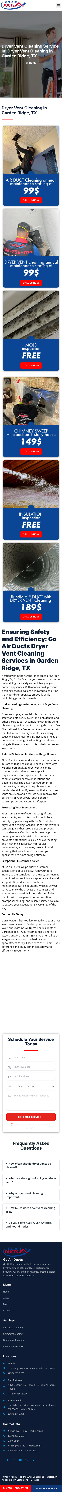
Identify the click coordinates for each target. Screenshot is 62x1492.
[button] (58, 5)
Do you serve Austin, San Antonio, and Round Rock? (29, 1224)
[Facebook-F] (7, 1460)
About (6, 1297)
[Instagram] (14, 1460)
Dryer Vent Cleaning (13, 1340)
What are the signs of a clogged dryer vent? (31, 1180)
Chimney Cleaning (13, 1333)
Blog (5, 1304)
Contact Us (9, 1310)
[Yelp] (33, 1460)
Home (6, 1291)
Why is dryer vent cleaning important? (24, 1195)
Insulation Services (13, 1346)
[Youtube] (20, 1460)
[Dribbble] (26, 1460)
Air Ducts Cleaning (13, 1327)
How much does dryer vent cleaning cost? (30, 1209)
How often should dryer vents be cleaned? (28, 1165)
